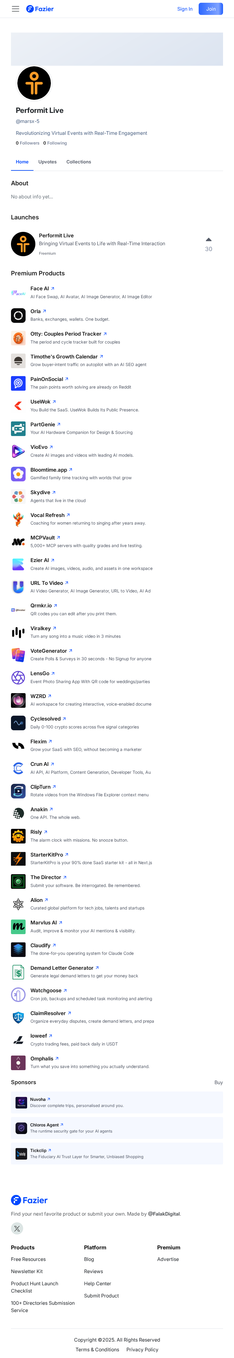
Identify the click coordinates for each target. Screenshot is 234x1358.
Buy (218, 1082)
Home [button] (22, 162)
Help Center (97, 1283)
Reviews (93, 1271)
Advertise (168, 1259)
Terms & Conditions (97, 1349)
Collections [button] (78, 162)
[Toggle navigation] (18, 8)
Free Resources (28, 1259)
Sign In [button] (185, 9)
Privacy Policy (142, 1349)
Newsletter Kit (27, 1271)
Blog (89, 1259)
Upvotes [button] (47, 162)
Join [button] (211, 9)
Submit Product (101, 1296)
